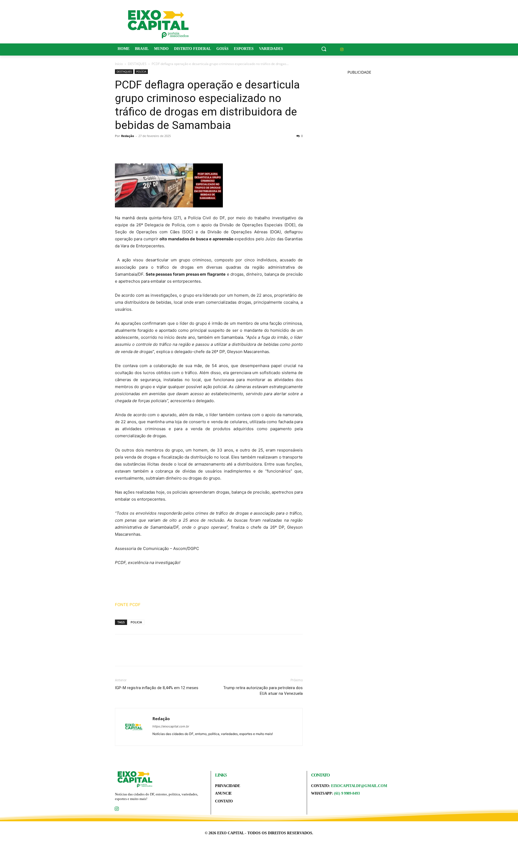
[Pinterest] (145, 148)
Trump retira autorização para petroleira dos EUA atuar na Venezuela (263, 690)
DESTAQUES (137, 63)
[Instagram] (342, 49)
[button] (323, 48)
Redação (127, 136)
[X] (132, 148)
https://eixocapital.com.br (170, 726)
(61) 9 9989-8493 (347, 793)
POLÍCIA (141, 71)
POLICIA (136, 622)
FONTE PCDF (128, 604)
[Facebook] (120, 148)
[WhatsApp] (157, 148)
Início (119, 63)
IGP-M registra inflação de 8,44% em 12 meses (156, 687)
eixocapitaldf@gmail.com (359, 786)
